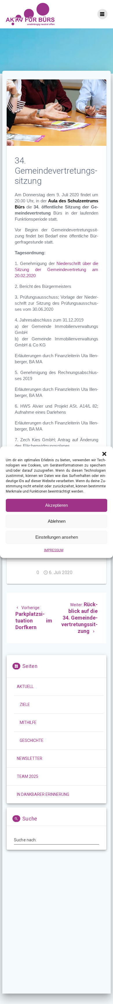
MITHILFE (28, 722)
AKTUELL (25, 686)
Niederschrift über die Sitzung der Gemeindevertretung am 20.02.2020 (56, 269)
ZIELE (25, 704)
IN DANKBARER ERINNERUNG (43, 794)
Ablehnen (56, 521)
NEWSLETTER (29, 758)
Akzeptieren (56, 505)
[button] (104, 454)
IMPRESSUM (53, 550)
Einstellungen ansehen (56, 537)
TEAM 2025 (27, 776)
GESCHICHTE (31, 740)
